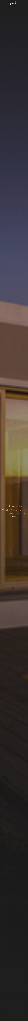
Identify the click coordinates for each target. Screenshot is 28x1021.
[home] (14, 3)
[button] (4, 3)
